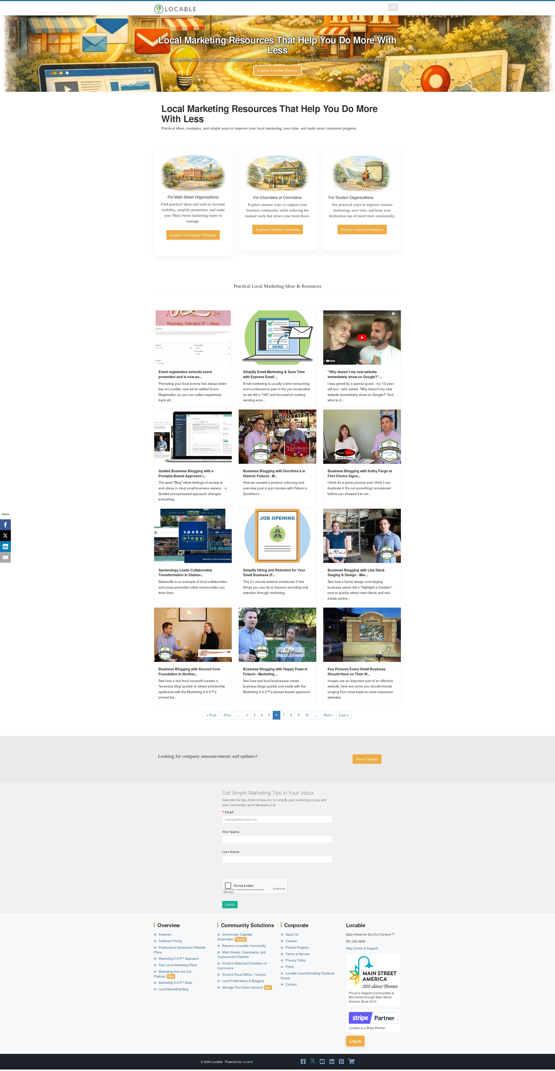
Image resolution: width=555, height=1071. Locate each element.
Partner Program (297, 947)
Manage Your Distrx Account (242, 987)
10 (307, 715)
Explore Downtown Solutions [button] (193, 235)
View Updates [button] (367, 759)
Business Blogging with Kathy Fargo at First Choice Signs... (360, 473)
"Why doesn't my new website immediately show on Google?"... (355, 374)
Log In (355, 1041)
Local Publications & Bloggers (242, 980)
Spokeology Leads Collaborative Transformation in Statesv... (185, 572)
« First (211, 715)
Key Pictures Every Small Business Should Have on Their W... (356, 671)
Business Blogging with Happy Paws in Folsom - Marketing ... (275, 671)
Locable (247, 1062)
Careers (291, 940)
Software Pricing (170, 940)
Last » (344, 715)
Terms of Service (297, 953)
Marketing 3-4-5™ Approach (178, 958)
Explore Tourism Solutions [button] (362, 229)
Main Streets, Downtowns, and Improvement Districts (241, 954)
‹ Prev (226, 715)
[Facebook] (5, 524)
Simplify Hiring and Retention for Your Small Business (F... (274, 572)
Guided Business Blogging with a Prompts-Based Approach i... (185, 473)
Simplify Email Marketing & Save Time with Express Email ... (274, 374)
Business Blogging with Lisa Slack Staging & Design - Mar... (356, 572)
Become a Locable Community (243, 945)
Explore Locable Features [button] (277, 70)
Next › (329, 715)
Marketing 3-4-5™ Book (175, 982)
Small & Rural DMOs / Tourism (243, 974)
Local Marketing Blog (173, 989)
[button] (393, 7)
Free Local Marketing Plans (177, 965)
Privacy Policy (295, 960)
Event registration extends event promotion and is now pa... (185, 374)
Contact (291, 984)
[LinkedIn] (5, 546)
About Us (292, 934)
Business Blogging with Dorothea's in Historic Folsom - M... (274, 473)
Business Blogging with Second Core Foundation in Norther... (189, 671)
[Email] (5, 557)
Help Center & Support (362, 948)
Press (289, 966)
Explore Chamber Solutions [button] (277, 229)
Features (164, 934)
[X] (5, 535)
